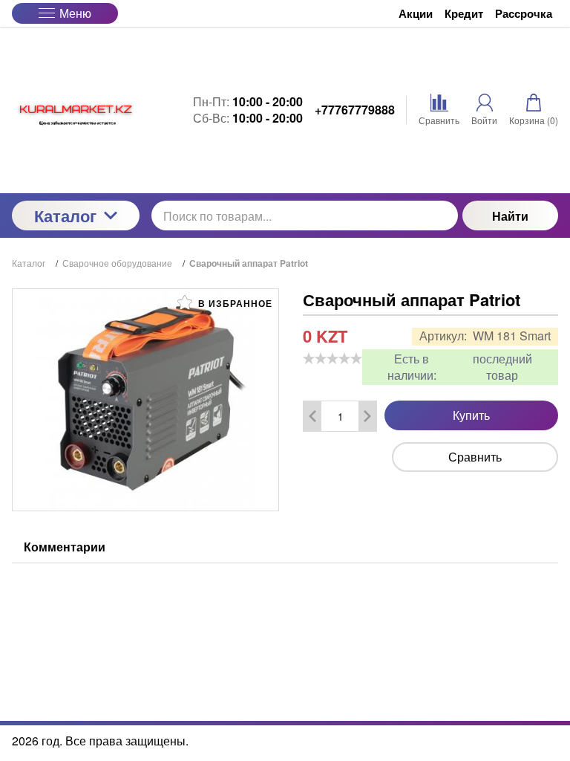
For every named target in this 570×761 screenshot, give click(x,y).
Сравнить (475, 456)
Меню (75, 13)
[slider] (332, 358)
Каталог (65, 215)
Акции (416, 14)
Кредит (464, 14)
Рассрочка (523, 14)
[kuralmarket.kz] (76, 110)
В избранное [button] (233, 303)
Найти (510, 215)
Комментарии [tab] (64, 546)
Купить (471, 415)
